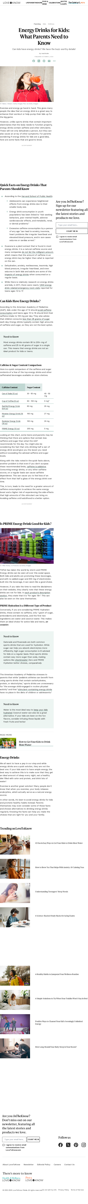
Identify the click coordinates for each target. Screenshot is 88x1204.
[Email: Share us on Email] (49, 61)
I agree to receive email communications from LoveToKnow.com (68, 239)
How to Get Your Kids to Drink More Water (34, 743)
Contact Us (69, 1164)
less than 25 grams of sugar (36, 319)
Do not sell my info (49, 1190)
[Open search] (79, 2)
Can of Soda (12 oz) (10, 393)
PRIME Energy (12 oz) (11, 428)
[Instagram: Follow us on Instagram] (84, 1145)
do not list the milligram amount (37, 252)
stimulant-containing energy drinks (35, 689)
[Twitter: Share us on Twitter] (38, 61)
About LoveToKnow (11, 1164)
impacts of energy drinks (17, 274)
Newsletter (29, 1164)
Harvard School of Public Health (36, 196)
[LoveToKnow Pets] (34, 1178)
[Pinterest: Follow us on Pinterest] (76, 1145)
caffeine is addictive (36, 466)
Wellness (51, 24)
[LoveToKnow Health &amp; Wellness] (11, 1178)
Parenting (37, 24)
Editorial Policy (43, 1164)
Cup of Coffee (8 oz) (10, 401)
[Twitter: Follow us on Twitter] (68, 1145)
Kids (44, 24)
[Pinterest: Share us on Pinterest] (44, 61)
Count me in (72, 231)
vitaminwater (21, 660)
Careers (57, 1164)
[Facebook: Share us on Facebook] (33, 61)
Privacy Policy (63, 1190)
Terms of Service (77, 1190)
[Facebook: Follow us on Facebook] (60, 1145)
